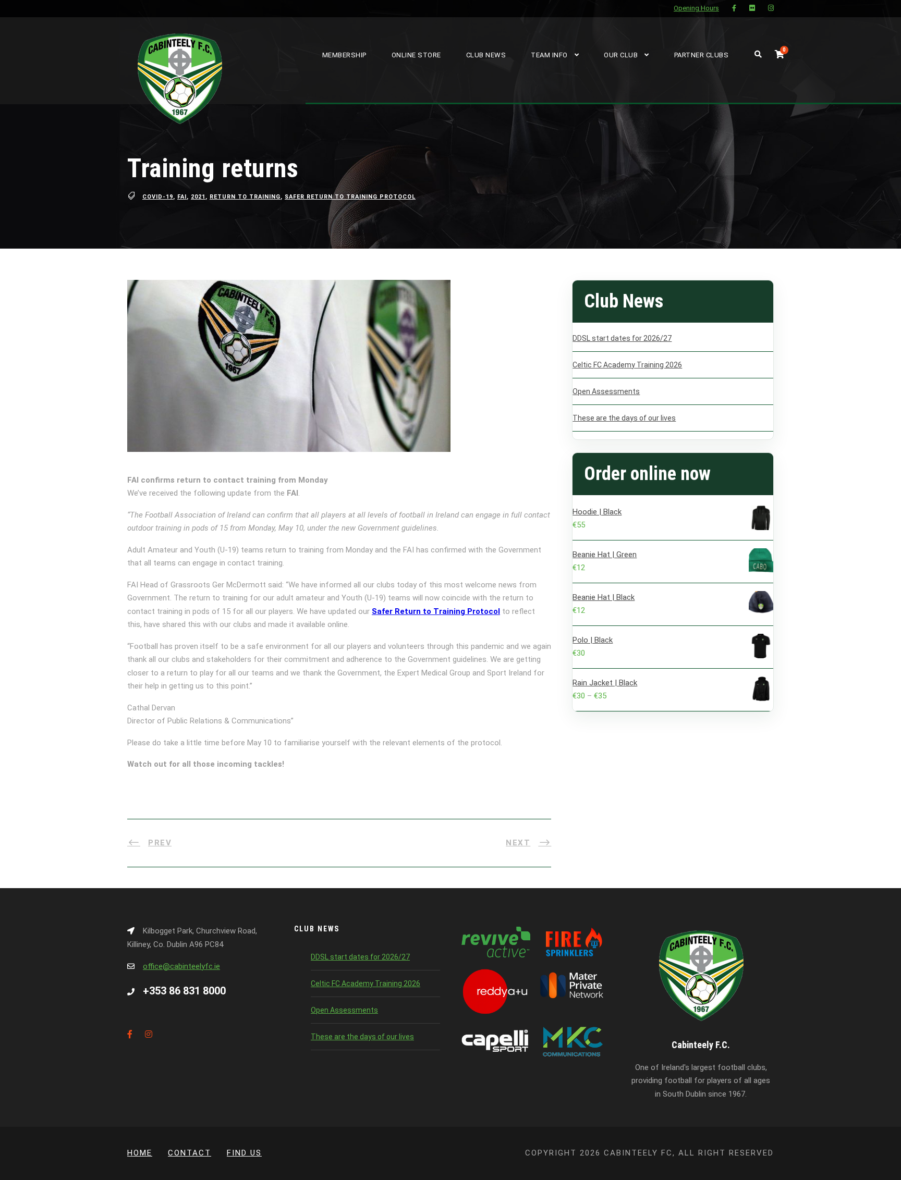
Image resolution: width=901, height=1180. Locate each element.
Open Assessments (606, 391)
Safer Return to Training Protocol (350, 196)
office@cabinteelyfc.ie (181, 966)
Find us (244, 1153)
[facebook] (734, 8)
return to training (245, 196)
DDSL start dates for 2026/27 (622, 338)
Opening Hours (696, 8)
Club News (486, 55)
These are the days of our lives (624, 418)
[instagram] (771, 8)
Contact (189, 1153)
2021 (198, 196)
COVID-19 (157, 196)
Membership (344, 55)
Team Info (549, 55)
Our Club (621, 55)
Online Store (416, 55)
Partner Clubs (701, 55)
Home (139, 1153)
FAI (182, 196)
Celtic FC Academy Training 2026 (627, 365)
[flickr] (752, 8)
